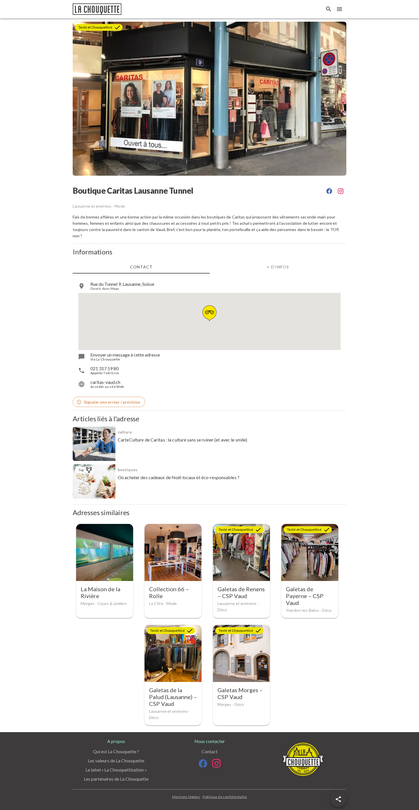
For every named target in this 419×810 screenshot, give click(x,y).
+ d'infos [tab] (278, 266)
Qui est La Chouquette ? (116, 751)
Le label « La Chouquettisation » (116, 769)
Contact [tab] (141, 266)
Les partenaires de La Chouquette (116, 778)
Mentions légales (186, 797)
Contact (209, 751)
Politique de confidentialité (225, 797)
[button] (338, 799)
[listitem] (209, 286)
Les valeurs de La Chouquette (116, 760)
